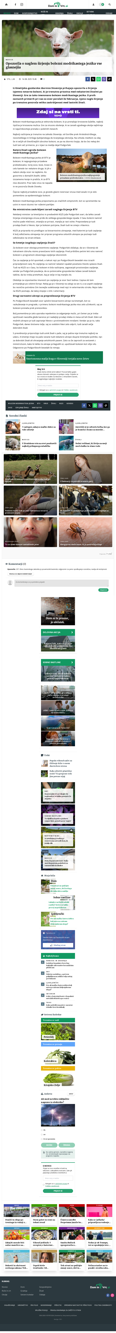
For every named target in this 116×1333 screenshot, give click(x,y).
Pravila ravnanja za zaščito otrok (65, 1310)
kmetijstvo (37, 407)
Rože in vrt (44, 13)
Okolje (79, 13)
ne (44, 1134)
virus (46, 403)
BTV (38, 403)
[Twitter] (93, 79)
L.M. (13, 79)
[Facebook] (15, 4)
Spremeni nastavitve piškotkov (78, 1305)
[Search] (109, 4)
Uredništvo (23, 1305)
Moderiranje (46, 1305)
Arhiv (71, 1094)
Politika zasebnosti (103, 1305)
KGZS (61, 403)
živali (53, 403)
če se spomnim (49, 1139)
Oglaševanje (9, 1305)
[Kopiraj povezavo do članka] (109, 79)
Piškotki (58, 1305)
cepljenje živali (22, 407)
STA (8, 79)
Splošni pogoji (41, 1310)
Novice (7, 13)
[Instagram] (21, 4)
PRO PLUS (34, 1305)
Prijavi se (58, 394)
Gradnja (59, 13)
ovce (10, 407)
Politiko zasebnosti (70, 390)
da (44, 1130)
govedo (69, 403)
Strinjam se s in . (58, 390)
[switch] (101, 4)
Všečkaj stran (60, 945)
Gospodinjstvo (29, 13)
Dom (16, 13)
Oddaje (109, 13)
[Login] (93, 4)
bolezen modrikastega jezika (21, 403)
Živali (70, 13)
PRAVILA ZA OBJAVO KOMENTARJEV (20, 574)
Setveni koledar (91, 13)
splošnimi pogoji (55, 390)
